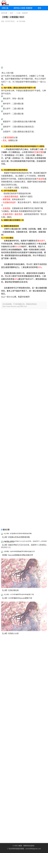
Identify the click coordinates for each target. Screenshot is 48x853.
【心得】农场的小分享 (10, 633)
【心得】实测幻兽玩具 (10, 590)
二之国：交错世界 (22, 13)
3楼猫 (20, 846)
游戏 (39, 8)
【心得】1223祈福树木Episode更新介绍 (16, 598)
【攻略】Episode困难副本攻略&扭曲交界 (17, 555)
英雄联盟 (29, 8)
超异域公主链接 (19, 8)
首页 (11, 13)
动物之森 (5, 8)
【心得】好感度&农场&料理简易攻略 (15, 537)
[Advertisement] (24, 44)
